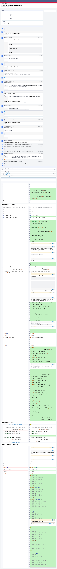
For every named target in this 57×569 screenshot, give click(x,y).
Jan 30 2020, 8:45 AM (40, 119)
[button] (52, 243)
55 (5, 58)
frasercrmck (12, 161)
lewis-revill (11, 15)
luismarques (11, 14)
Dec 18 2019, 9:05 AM (39, 77)
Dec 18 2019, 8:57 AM (40, 70)
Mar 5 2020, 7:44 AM (41, 146)
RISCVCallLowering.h (6, 172)
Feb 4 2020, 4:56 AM (40, 140)
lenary (10, 19)
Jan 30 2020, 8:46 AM (40, 126)
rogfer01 (10, 17)
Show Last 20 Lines (20, 442)
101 (5, 108)
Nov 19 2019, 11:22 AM (39, 37)
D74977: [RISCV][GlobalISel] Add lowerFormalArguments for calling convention (22, 144)
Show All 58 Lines (15, 442)
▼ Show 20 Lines (20, 424)
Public (8, 6)
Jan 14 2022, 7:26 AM (40, 163)
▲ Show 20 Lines (11, 442)
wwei (5, 70)
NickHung (15, 161)
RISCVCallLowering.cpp (7, 173)
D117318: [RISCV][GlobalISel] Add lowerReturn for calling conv (19, 163)
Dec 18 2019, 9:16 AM (40, 81)
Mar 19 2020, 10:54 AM (40, 153)
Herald (6, 161)
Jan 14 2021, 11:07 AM (40, 161)
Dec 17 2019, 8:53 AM (40, 55)
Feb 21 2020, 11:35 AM (40, 144)
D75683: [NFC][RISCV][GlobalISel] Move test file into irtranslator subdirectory (22, 146)
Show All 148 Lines (16, 424)
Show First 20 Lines (11, 424)
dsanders (6, 153)
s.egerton (11, 18)
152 (5, 156)
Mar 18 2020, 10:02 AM (40, 151)
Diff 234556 (13, 77)
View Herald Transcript (19, 161)
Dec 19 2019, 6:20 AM (40, 105)
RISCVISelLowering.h (6, 174)
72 (5, 74)
